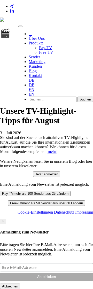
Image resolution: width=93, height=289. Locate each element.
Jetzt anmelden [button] (46, 174)
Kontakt (35, 75)
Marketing (37, 61)
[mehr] (52, 151)
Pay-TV (45, 47)
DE (31, 80)
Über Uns (37, 38)
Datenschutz (64, 212)
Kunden (35, 66)
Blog (33, 71)
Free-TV (46, 52)
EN (31, 89)
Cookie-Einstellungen (36, 212)
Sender (34, 57)
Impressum (84, 212)
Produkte (36, 43)
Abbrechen (10, 286)
